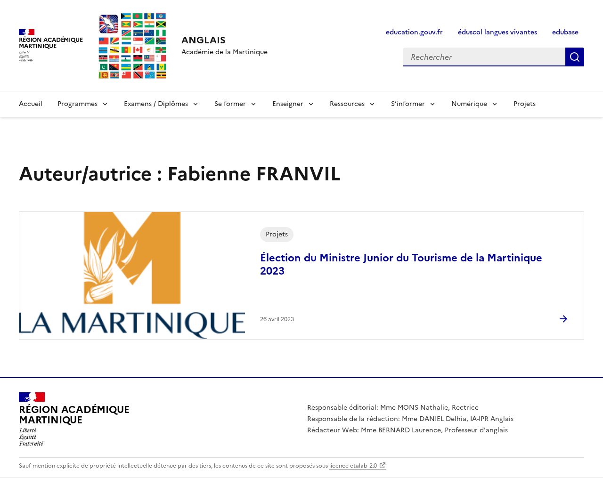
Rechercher (574, 57)
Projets (524, 104)
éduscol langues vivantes (497, 32)
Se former (230, 104)
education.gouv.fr (414, 32)
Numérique (469, 104)
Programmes (77, 104)
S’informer (408, 104)
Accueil (30, 104)
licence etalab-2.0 (353, 466)
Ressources (347, 104)
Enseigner (287, 104)
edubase (565, 32)
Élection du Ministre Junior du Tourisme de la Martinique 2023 (401, 264)
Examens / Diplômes (156, 104)
